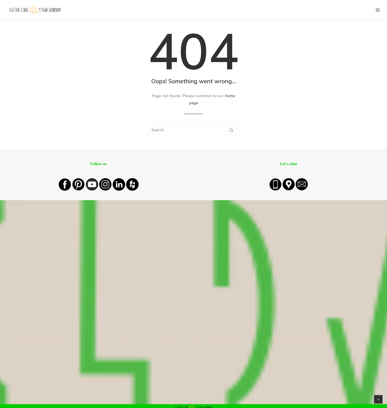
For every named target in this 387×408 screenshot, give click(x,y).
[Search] (193, 130)
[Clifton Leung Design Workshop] (35, 10)
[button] (377, 10)
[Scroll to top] (378, 399)
